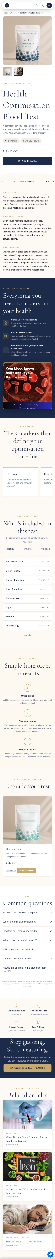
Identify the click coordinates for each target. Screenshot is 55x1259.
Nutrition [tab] (45, 549)
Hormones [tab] (27, 549)
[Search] (36, 5)
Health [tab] (10, 549)
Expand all (27, 635)
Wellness (13, 13)
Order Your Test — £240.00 (29, 1068)
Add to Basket (26, 870)
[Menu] (49, 5)
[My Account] (42, 5)
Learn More (11, 870)
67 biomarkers (11, 141)
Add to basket (29, 161)
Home (5, 13)
